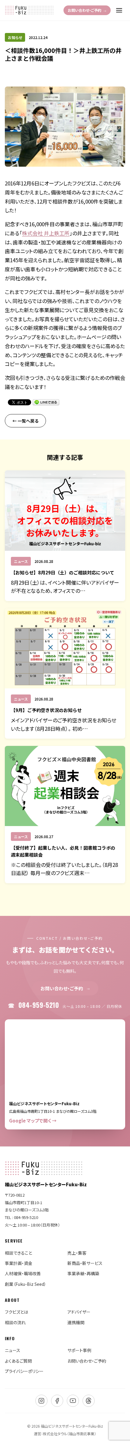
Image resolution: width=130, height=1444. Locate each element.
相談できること (18, 1253)
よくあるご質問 (18, 1361)
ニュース (12, 1350)
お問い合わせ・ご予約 (87, 10)
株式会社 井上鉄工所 (46, 233)
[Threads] (89, 1401)
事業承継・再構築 (83, 1273)
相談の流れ (15, 1322)
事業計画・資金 (18, 1263)
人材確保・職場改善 (23, 1273)
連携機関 (75, 1322)
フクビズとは (16, 1312)
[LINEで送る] (46, 402)
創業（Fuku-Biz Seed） (25, 1284)
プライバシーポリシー (24, 1371)
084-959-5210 (70, 1005)
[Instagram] (41, 1401)
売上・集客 (76, 1253)
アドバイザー (78, 1312)
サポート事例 (79, 1350)
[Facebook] (57, 1401)
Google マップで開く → (33, 1120)
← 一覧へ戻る (25, 421)
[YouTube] (73, 1401)
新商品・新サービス (84, 1263)
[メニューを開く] (119, 10)
